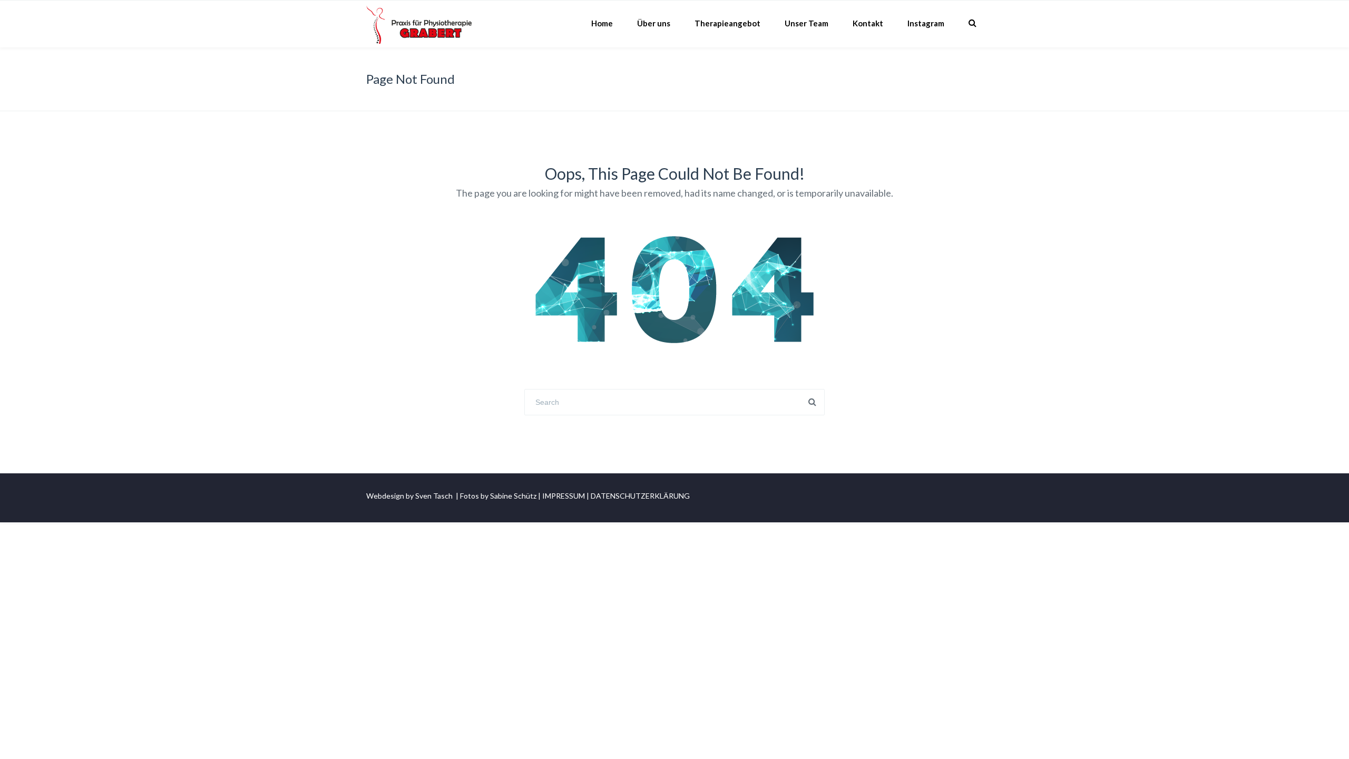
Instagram (925, 23)
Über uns (653, 23)
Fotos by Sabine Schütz (498, 495)
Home (602, 23)
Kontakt (868, 23)
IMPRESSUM (563, 495)
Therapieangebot (727, 23)
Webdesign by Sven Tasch (409, 495)
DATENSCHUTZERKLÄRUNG (640, 495)
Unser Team (806, 23)
